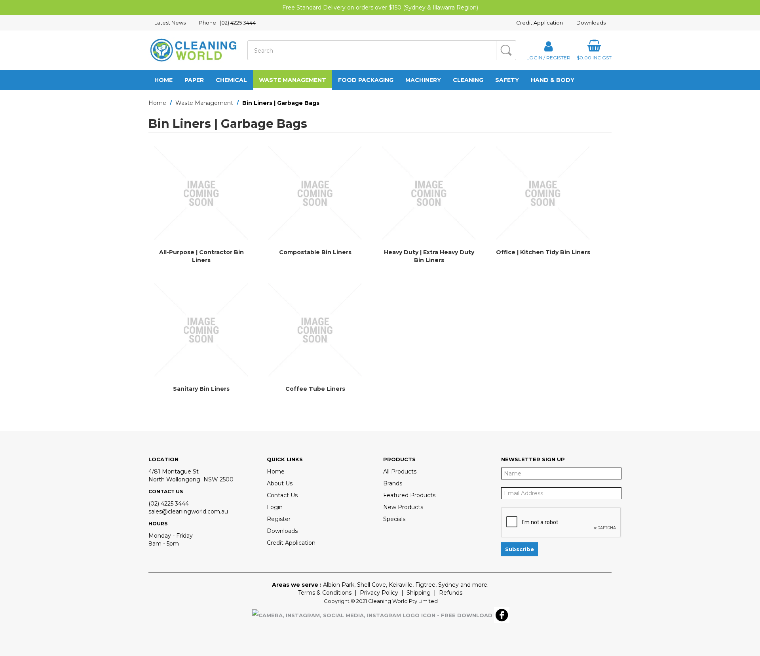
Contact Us (282, 495)
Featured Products (409, 495)
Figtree (425, 584)
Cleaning (468, 80)
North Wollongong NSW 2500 (191, 479)
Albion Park (338, 584)
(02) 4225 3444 (168, 503)
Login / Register (548, 57)
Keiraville (400, 584)
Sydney (448, 584)
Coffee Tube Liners (315, 388)
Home (163, 80)
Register (279, 519)
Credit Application (539, 22)
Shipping (419, 592)
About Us (280, 483)
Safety (507, 80)
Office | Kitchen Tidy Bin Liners (543, 252)
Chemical (231, 80)
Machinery (423, 80)
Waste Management (292, 80)
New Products (403, 507)
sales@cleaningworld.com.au (188, 511)
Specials (394, 519)
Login (275, 507)
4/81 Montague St (173, 471)
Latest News (170, 22)
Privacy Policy (379, 592)
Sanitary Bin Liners (201, 388)
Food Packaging (365, 80)
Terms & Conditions (325, 592)
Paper (194, 80)
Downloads (591, 22)
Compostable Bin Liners (315, 252)
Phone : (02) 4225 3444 (227, 22)
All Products (399, 471)
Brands (392, 483)
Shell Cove (371, 584)
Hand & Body (552, 80)
